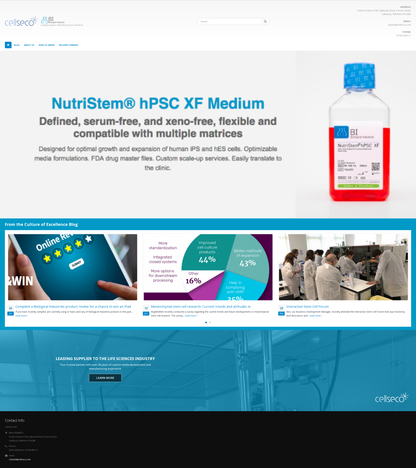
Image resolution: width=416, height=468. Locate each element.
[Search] (265, 21)
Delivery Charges (68, 45)
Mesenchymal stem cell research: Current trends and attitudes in (69, 306)
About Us (29, 45)
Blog (17, 45)
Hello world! (299, 306)
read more (59, 315)
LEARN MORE (105, 378)
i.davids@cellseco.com (20, 459)
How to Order (46, 45)
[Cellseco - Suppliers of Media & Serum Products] (21, 21)
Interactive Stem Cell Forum (175, 306)
